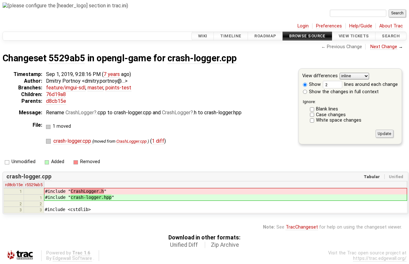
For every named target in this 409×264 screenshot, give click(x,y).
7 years (112, 74)
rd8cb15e (14, 184)
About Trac (391, 26)
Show (314, 84)
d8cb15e (56, 101)
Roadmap (265, 36)
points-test (118, 88)
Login (303, 26)
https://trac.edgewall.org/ (379, 258)
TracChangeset (302, 227)
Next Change (383, 46)
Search (391, 36)
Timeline (230, 36)
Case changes (331, 114)
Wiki (202, 36)
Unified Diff (184, 245)
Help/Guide (360, 26)
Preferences (329, 26)
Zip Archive (225, 245)
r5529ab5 (33, 184)
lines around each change (370, 84)
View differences (320, 76)
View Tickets (354, 36)
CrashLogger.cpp (131, 141)
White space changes (338, 120)
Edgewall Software (72, 258)
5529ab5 (67, 58)
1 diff (158, 141)
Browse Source (307, 36)
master (95, 88)
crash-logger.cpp (202, 58)
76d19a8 (56, 94)
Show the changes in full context (343, 91)
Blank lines (327, 109)
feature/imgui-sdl (65, 88)
